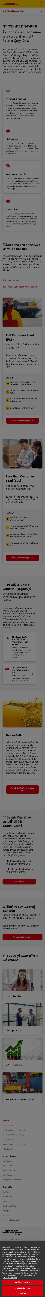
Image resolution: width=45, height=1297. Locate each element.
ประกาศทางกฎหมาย (10, 1278)
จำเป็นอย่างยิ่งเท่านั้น (22, 1288)
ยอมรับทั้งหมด (22, 1294)
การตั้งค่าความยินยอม (22, 1283)
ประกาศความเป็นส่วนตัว (27, 1275)
